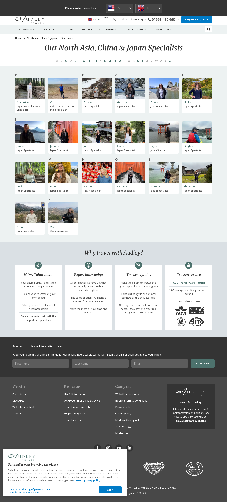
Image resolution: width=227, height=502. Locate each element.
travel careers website (190, 420)
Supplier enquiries (74, 413)
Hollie (187, 102)
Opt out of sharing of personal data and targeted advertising (30, 491)
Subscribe (202, 363)
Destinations (24, 29)
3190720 (141, 493)
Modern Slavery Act (127, 420)
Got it (110, 489)
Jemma (54, 146)
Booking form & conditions (131, 400)
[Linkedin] (129, 448)
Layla (153, 146)
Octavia (122, 186)
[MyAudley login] (114, 19)
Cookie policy (123, 413)
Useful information (75, 394)
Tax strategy (123, 426)
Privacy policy (123, 407)
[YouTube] (118, 448)
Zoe (52, 227)
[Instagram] (108, 448)
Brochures (163, 29)
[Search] (209, 29)
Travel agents (72, 420)
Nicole (88, 186)
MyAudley (18, 400)
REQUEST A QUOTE (196, 19)
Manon (54, 186)
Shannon (189, 186)
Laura (120, 146)
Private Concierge (139, 29)
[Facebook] (97, 448)
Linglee (188, 146)
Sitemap (17, 413)
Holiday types (51, 29)
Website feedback (23, 407)
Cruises (73, 29)
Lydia (20, 186)
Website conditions (127, 394)
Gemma (122, 102)
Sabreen (155, 186)
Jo (85, 146)
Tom (20, 227)
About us (112, 29)
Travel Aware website (77, 407)
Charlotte (23, 102)
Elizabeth (89, 102)
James (20, 146)
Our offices (19, 394)
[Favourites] (106, 19)
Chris (53, 102)
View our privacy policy (86, 480)
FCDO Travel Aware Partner (188, 282)
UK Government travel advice (82, 400)
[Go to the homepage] (29, 19)
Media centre (123, 433)
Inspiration (90, 29)
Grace (154, 102)
